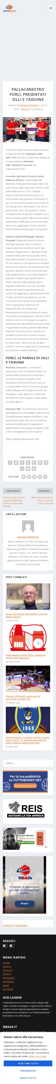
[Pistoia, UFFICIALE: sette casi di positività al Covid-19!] (28, 679)
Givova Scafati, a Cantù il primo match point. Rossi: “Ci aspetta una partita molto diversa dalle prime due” (27, 740)
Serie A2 (26, 109)
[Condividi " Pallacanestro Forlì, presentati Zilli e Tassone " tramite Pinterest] (34, 463)
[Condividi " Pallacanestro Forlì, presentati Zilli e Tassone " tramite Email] (28, 469)
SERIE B (7, 973)
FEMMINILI (8, 981)
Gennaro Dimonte (29, 105)
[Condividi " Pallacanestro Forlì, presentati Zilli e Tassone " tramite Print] (34, 469)
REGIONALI (9, 977)
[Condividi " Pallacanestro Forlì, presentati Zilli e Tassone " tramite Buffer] (46, 463)
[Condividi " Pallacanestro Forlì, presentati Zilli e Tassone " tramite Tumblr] (28, 463)
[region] (28, 1058)
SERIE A (7, 966)
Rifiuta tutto (28, 1078)
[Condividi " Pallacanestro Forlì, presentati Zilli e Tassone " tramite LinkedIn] (40, 463)
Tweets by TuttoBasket (15, 925)
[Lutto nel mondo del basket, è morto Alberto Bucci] (28, 596)
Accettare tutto (28, 1063)
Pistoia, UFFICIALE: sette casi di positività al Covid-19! (23, 697)
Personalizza (28, 1070)
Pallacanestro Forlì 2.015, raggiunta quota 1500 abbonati (26, 656)
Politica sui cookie (37, 1056)
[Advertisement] (28, 46)
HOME (6, 962)
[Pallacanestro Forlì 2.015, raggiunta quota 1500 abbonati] (28, 637)
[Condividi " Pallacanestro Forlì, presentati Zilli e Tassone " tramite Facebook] (10, 463)
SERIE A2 (7, 970)
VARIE (6, 985)
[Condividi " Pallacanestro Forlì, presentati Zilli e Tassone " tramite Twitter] (16, 463)
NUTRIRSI (8, 989)
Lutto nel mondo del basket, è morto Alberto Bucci (26, 615)
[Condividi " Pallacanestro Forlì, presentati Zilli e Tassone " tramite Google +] (22, 463)
